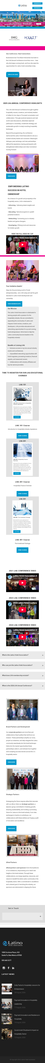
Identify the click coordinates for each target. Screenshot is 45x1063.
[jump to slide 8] (24, 170)
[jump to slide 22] (26, 171)
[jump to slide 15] (9, 171)
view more (11, 176)
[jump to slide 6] (19, 170)
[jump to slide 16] (12, 171)
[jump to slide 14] (7, 171)
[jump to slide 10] (29, 170)
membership (37, 3)
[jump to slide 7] (21, 170)
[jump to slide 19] (19, 171)
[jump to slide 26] (36, 171)
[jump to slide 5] (17, 170)
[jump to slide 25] (33, 171)
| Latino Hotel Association (28, 1059)
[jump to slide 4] (14, 170)
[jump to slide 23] (29, 171)
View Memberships (14, 304)
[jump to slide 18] (17, 171)
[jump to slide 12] (33, 170)
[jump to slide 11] (31, 170)
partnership (37, 8)
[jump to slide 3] (12, 170)
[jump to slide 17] (14, 171)
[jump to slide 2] (9, 170)
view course (22, 436)
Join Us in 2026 (13, 74)
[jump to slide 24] (31, 171)
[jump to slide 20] (21, 171)
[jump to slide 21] (24, 171)
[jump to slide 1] (7, 170)
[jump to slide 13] (36, 170)
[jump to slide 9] (26, 170)
